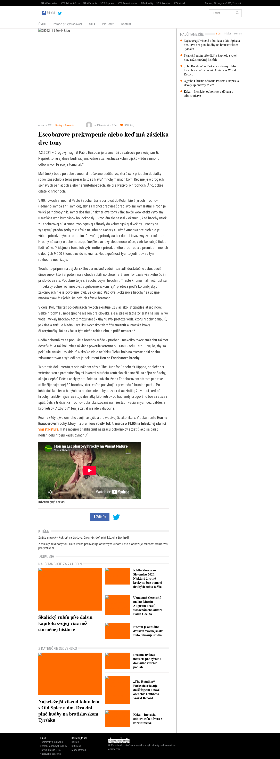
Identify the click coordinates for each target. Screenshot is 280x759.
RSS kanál (77, 746)
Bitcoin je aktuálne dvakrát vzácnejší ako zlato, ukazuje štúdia (148, 630)
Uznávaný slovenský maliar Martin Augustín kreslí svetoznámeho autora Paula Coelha (148, 605)
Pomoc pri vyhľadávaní (67, 24)
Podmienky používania (51, 741)
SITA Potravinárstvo (127, 3)
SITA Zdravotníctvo (70, 3)
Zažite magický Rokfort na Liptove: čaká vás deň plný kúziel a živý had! (83, 537)
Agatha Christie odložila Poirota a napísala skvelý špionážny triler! (211, 83)
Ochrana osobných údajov (53, 746)
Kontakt (126, 24)
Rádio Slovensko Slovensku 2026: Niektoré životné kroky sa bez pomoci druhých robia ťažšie (147, 578)
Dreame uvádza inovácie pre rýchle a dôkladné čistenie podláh (147, 660)
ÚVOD (42, 24)
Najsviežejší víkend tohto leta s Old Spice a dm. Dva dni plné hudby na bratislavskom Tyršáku (212, 45)
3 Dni (218, 33)
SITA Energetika (49, 3)
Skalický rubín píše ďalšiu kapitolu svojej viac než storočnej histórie (210, 57)
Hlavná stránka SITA (50, 749)
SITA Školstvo (163, 3)
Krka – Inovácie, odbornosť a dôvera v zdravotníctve (208, 93)
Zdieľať (100, 517)
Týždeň (227, 33)
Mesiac (238, 33)
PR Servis (108, 24)
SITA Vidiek (180, 3)
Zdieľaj (51, 12)
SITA (91, 24)
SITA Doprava (107, 3)
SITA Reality (147, 3)
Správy (58, 125)
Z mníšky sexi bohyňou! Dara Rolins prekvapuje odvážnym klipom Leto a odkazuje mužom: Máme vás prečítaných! (103, 546)
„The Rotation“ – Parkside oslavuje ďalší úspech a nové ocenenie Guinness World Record (210, 70)
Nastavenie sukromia (50, 753)
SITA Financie (90, 3)
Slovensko (70, 125)
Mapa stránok (79, 749)
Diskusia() (128, 124)
